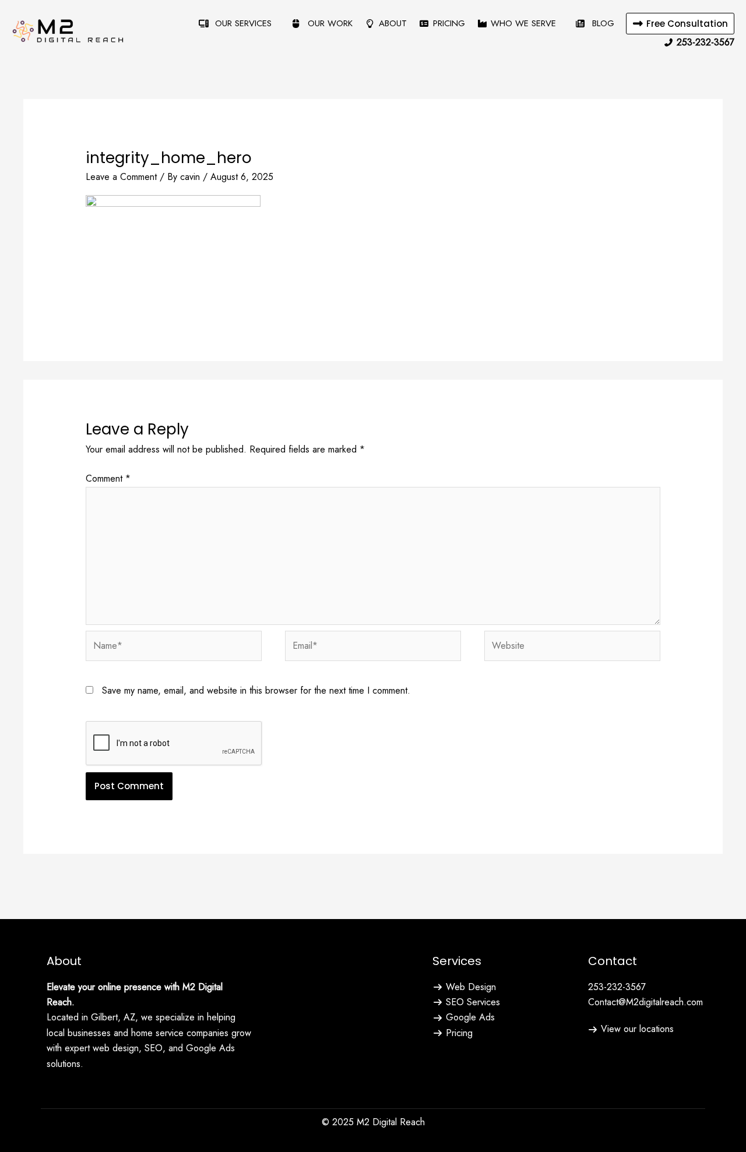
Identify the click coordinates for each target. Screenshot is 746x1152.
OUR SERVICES (242, 23)
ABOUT (393, 23)
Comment (108, 478)
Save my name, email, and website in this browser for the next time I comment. (256, 690)
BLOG (601, 23)
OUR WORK (329, 23)
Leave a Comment (121, 176)
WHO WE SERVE (523, 23)
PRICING (449, 23)
